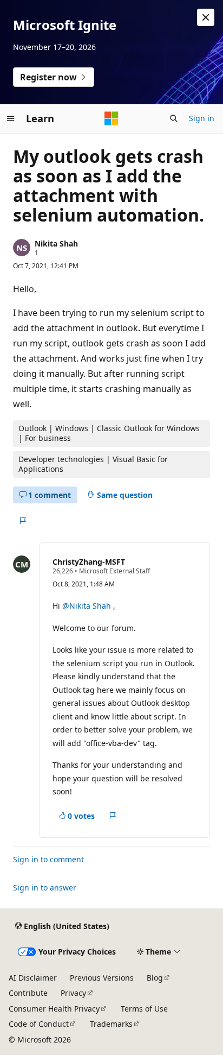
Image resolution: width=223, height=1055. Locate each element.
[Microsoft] (111, 118)
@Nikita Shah (87, 606)
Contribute (28, 993)
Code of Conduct (39, 1024)
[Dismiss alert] (205, 17)
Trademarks (111, 1024)
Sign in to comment (48, 859)
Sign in (201, 118)
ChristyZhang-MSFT (89, 562)
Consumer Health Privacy (54, 1008)
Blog (155, 977)
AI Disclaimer (33, 977)
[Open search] (174, 118)
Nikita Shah (56, 243)
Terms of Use (144, 1008)
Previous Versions (102, 977)
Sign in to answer (44, 887)
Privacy (73, 993)
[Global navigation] (11, 118)
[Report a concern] (22, 520)
